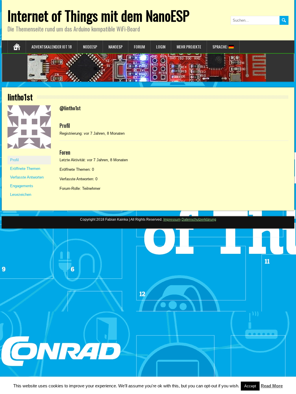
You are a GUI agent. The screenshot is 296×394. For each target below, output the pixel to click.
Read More (272, 385)
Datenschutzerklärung (199, 219)
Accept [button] (250, 386)
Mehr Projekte (189, 47)
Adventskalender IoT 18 (52, 47)
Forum (139, 47)
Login (160, 47)
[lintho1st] (29, 153)
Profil (14, 160)
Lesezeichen (20, 194)
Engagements (21, 186)
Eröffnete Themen (25, 168)
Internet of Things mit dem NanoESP (98, 15)
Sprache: (220, 47)
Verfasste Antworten (27, 177)
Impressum (172, 219)
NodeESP (90, 47)
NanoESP (115, 47)
